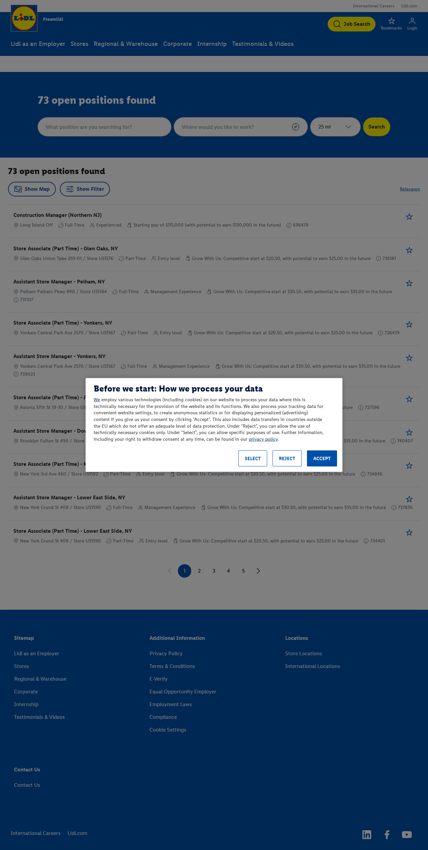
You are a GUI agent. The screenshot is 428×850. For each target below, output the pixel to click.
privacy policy (263, 439)
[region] (214, 425)
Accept (322, 458)
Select (253, 458)
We (97, 400)
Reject (287, 458)
